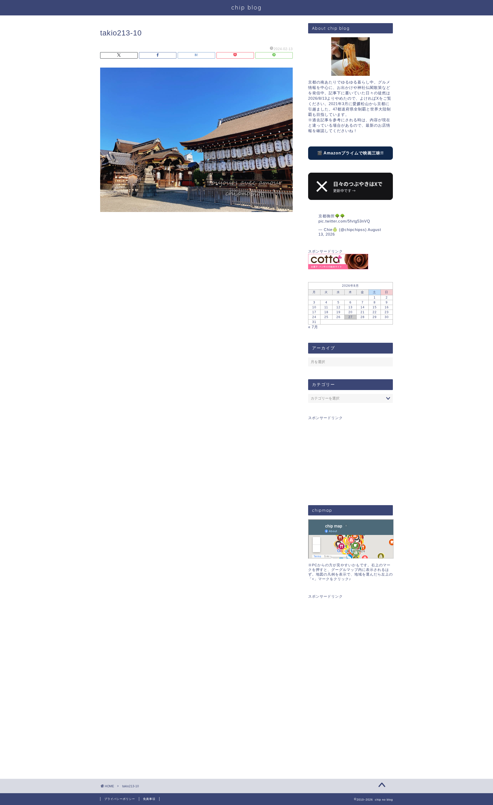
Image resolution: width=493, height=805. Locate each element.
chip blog (246, 7)
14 (363, 307)
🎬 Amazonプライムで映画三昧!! (350, 153)
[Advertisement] (350, 456)
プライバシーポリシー (119, 798)
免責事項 (149, 798)
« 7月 (313, 327)
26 (338, 317)
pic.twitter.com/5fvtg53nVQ (344, 221)
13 (350, 307)
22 (375, 312)
